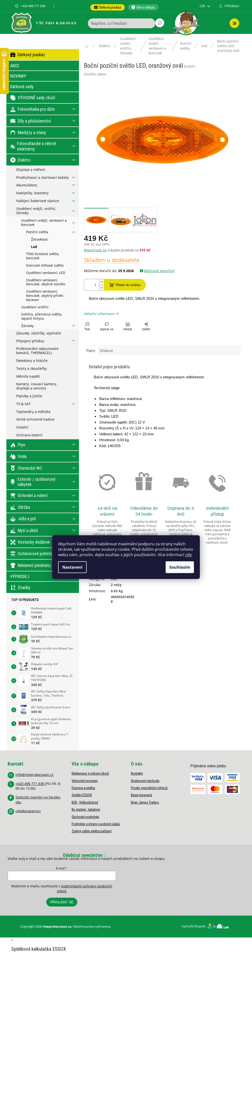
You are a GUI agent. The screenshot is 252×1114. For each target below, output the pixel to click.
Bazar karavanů (141, 795)
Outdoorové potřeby (35, 553)
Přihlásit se (61, 902)
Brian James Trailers (145, 802)
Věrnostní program (85, 781)
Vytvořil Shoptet (193, 926)
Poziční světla (37, 232)
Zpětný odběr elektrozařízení (91, 831)
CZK (203, 6)
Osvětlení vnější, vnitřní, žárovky (36, 210)
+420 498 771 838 (30, 783)
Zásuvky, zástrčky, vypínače (38, 333)
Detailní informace (99, 313)
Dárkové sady (22, 86)
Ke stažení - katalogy (86, 809)
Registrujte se (95, 250)
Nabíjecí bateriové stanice (37, 200)
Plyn (21, 444)
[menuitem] (107, 7)
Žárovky (27, 325)
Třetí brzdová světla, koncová (43, 255)
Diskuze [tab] (106, 350)
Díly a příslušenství (34, 121)
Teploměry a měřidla (33, 411)
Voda (22, 456)
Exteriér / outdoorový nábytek (36, 482)
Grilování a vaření (32, 495)
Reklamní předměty (34, 565)
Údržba (24, 507)
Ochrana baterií (29, 435)
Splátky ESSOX (82, 795)
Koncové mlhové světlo (44, 265)
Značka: (95, 74)
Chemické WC (30, 468)
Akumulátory (26, 185)
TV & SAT (23, 403)
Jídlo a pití (27, 518)
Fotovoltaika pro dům (36, 109)
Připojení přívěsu (30, 341)
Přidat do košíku (128, 285)
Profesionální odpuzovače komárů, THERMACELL (37, 350)
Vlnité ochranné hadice (35, 419)
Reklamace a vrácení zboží (90, 773)
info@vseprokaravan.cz (35, 774)
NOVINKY (18, 76)
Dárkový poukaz (31, 54)
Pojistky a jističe (29, 396)
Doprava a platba (83, 788)
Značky (24, 587)
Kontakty (137, 773)
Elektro (24, 160)
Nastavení (72, 567)
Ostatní (22, 427)
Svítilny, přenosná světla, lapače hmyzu (41, 316)
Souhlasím (179, 567)
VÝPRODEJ (19, 576)
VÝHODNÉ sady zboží (36, 97)
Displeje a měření (30, 169)
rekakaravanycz (28, 811)
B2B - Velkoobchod (85, 802)
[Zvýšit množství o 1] (101, 282)
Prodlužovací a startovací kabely (42, 177)
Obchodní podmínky (85, 817)
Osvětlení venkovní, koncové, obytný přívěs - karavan (46, 295)
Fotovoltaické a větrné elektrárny (36, 146)
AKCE (14, 65)
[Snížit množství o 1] (101, 287)
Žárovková (39, 239)
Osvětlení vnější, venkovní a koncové (44, 222)
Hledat (159, 22)
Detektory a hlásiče (31, 360)
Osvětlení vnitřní (34, 307)
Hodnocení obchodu (145, 781)
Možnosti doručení (159, 270)
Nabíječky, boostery (32, 193)
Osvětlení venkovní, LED (45, 272)
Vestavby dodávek (34, 542)
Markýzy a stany (32, 132)
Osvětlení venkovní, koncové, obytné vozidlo (45, 282)
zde (188, 554)
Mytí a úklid (28, 530)
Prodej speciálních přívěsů (149, 788)
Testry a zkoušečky (31, 368)
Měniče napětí (28, 376)
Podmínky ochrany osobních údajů (96, 824)
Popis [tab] (90, 350)
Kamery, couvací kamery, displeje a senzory (36, 386)
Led (34, 246)
